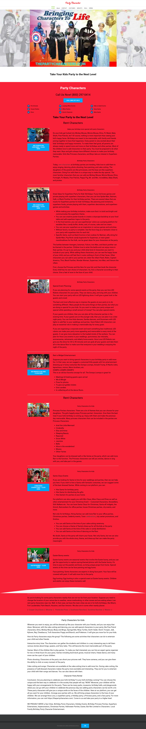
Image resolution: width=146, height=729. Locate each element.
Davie (41, 610)
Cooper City (33, 610)
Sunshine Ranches (95, 610)
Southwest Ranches (78, 610)
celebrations (91, 516)
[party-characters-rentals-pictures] (38, 355)
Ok (85, 726)
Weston (108, 610)
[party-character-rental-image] (38, 188)
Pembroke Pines (62, 610)
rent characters (64, 165)
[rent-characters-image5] (38, 549)
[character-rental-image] (38, 129)
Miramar (49, 610)
